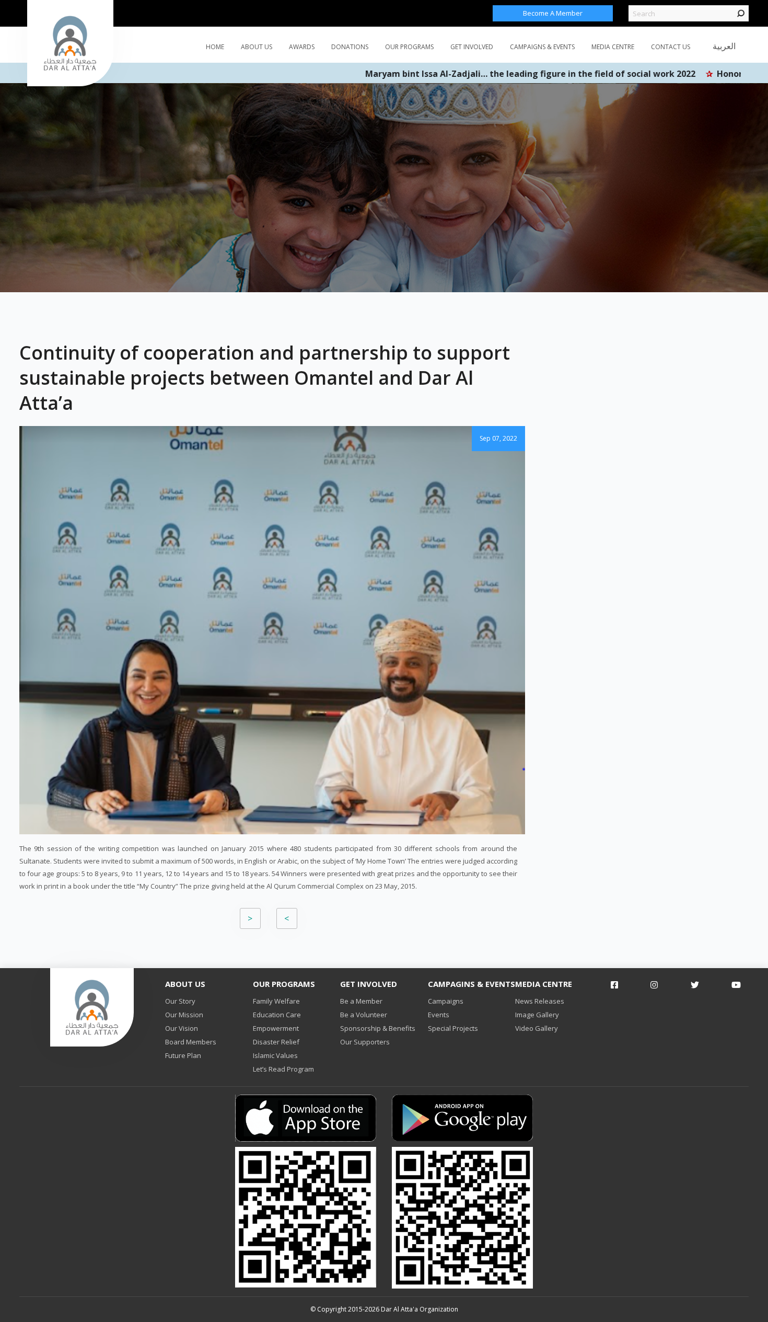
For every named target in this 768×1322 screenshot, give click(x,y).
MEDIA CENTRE (612, 46)
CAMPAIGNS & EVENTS (542, 46)
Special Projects (453, 1028)
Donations (349, 46)
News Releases (539, 1001)
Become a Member (553, 13)
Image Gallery (537, 1014)
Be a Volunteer (363, 1014)
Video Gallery (536, 1028)
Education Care (277, 1014)
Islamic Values (275, 1055)
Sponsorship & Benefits (377, 1028)
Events (438, 1014)
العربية (724, 46)
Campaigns (445, 1001)
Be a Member (361, 1001)
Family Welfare (276, 1001)
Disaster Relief (276, 1042)
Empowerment (276, 1028)
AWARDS (302, 46)
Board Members (190, 1042)
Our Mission (184, 1014)
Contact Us (670, 46)
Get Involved (471, 46)
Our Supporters (365, 1042)
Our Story (180, 1001)
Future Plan (183, 1055)
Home (215, 46)
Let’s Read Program (283, 1069)
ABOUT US (256, 46)
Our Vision (181, 1028)
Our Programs (409, 46)
